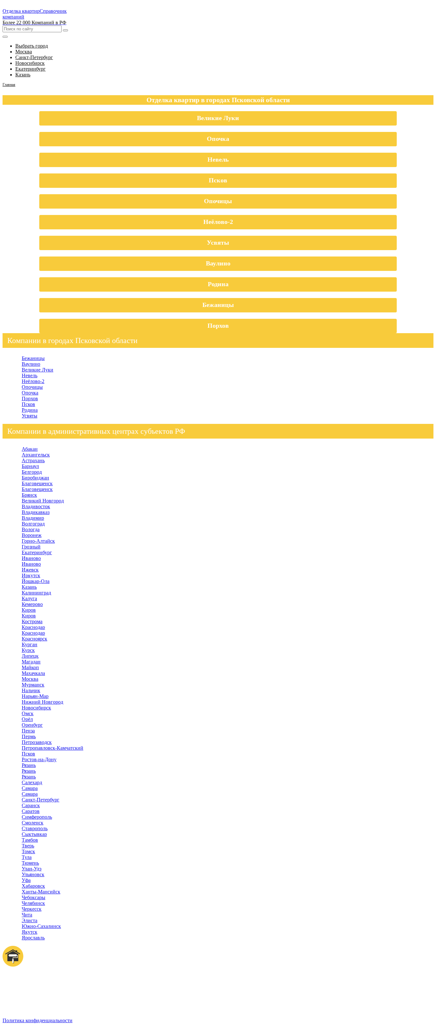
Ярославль (33, 937)
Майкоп (30, 667)
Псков (218, 180)
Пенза (28, 730)
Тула (27, 857)
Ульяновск (33, 874)
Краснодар (33, 627)
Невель (218, 159)
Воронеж (31, 535)
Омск (28, 713)
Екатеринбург (37, 552)
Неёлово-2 (218, 221)
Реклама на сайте (34, 998)
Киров (29, 610)
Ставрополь (35, 828)
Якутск (29, 932)
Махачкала (33, 673)
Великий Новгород (43, 500)
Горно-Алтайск (38, 541)
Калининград (36, 592)
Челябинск (33, 903)
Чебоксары (33, 897)
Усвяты (218, 242)
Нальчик (31, 690)
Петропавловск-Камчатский (52, 748)
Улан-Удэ (31, 868)
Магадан (31, 661)
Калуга (29, 598)
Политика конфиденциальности (37, 1020)
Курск (28, 650)
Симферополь (37, 817)
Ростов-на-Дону (39, 759)
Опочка (218, 138)
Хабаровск (33, 886)
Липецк (30, 656)
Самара (30, 788)
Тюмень (30, 863)
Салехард (32, 782)
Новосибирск (36, 707)
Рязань (29, 765)
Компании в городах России (46, 993)
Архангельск (36, 454)
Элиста (29, 920)
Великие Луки (218, 117)
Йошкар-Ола (35, 581)
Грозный (31, 546)
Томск (28, 851)
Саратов (31, 811)
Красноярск (34, 638)
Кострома (32, 621)
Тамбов (30, 840)
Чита (27, 914)
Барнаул (30, 466)
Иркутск (31, 575)
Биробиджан (35, 477)
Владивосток (36, 506)
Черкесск (31, 909)
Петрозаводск (37, 742)
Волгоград (33, 523)
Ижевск (30, 569)
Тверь (28, 845)
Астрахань (33, 460)
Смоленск (32, 822)
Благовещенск (37, 483)
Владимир (33, 518)
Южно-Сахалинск (41, 926)
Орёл (27, 719)
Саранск (31, 805)
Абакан (30, 449)
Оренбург (32, 725)
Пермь (29, 736)
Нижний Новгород (42, 702)
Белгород (32, 472)
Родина (218, 283)
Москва (30, 679)
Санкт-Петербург (40, 799)
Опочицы (218, 200)
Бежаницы (218, 304)
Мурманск (33, 684)
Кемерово (32, 604)
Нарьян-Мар (35, 696)
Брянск (29, 495)
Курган (29, 644)
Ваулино (218, 263)
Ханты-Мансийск (41, 891)
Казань (29, 587)
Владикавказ (35, 512)
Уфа (26, 880)
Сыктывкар (34, 834)
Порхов (218, 325)
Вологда (31, 529)
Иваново (31, 558)
